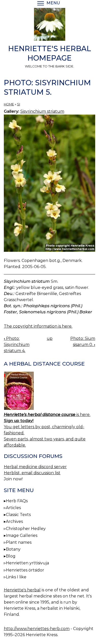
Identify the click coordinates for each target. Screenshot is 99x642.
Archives (14, 521)
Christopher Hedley (26, 528)
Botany (13, 549)
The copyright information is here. (38, 326)
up (50, 338)
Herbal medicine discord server (35, 466)
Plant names (18, 542)
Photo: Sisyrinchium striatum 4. (16, 344)
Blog (10, 556)
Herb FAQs (17, 500)
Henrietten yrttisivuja (27, 563)
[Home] (49, 25)
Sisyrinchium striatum (42, 111)
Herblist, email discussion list (32, 472)
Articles (13, 507)
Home (9, 104)
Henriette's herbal (22, 590)
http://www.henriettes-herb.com (37, 628)
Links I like (16, 577)
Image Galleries (21, 535)
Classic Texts (18, 514)
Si (18, 104)
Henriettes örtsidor (25, 570)
